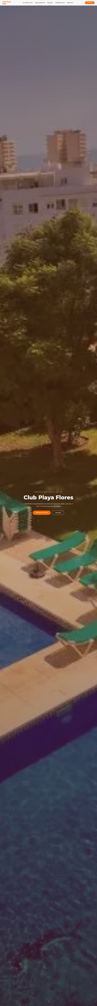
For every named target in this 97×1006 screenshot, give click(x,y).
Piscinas (50, 2)
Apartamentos (40, 2)
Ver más (58, 512)
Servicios (70, 2)
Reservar (90, 2)
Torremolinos (60, 2)
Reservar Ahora (42, 512)
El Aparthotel (28, 2)
